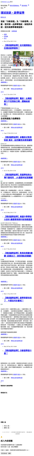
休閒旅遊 (14, 31)
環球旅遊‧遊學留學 (12, 12)
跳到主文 (3, 17)
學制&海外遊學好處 (16, 89)
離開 (9, 453)
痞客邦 (15, 85)
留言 (18, 85)
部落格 (6, 36)
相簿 (5, 34)
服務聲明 (18, 433)
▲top (2, 91)
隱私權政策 (29, 432)
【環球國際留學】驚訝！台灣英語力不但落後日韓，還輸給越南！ (18, 101)
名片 (5, 38)
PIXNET (7, 432)
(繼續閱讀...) (4, 82)
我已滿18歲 (4, 453)
